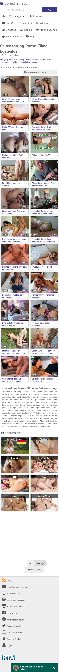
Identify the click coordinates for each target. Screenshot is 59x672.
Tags (32, 36)
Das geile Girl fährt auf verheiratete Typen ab (41, 128)
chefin (27, 59)
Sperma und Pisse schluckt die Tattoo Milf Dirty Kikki (43, 352)
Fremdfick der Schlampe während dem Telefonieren (43, 240)
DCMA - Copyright (14, 626)
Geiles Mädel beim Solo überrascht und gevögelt (12, 380)
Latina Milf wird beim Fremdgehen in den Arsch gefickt (13, 102)
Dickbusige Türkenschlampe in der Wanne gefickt (14, 240)
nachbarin (13, 59)
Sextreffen (26, 23)
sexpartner (4, 62)
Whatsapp (45, 23)
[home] (30, 563)
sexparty (35, 62)
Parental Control (13, 639)
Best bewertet (13, 36)
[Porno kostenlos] (15, 4)
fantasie (35, 59)
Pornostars (39, 16)
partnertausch (46, 59)
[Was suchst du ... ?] (49, 9)
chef (21, 59)
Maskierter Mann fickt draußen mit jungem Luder (13, 352)
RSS (9, 580)
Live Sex (10, 23)
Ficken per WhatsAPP (41, 155)
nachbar (14, 62)
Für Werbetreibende (15, 606)
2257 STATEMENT (14, 632)
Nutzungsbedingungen (16, 619)
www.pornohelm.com (16, 600)
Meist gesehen (48, 29)
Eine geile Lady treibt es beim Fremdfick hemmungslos (12, 325)
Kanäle (27, 29)
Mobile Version (13, 593)
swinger (3, 59)
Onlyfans (10, 29)
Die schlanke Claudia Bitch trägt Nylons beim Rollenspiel (43, 186)
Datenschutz (12, 613)
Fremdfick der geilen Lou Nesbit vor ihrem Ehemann (43, 212)
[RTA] (8, 659)
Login (9, 645)
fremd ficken (25, 62)
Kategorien (18, 16)
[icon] (3, 16)
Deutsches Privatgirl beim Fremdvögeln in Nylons (13, 296)
